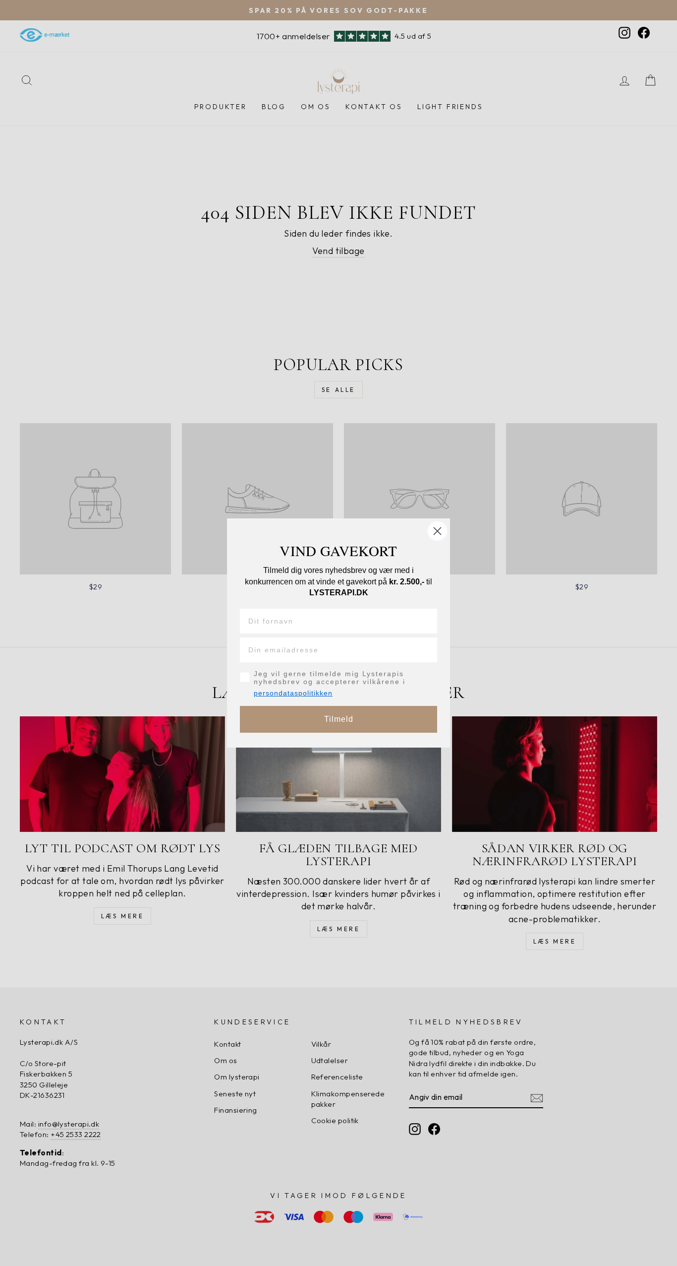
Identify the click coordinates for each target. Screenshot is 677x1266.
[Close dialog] (437, 531)
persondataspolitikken (293, 693)
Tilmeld (338, 719)
